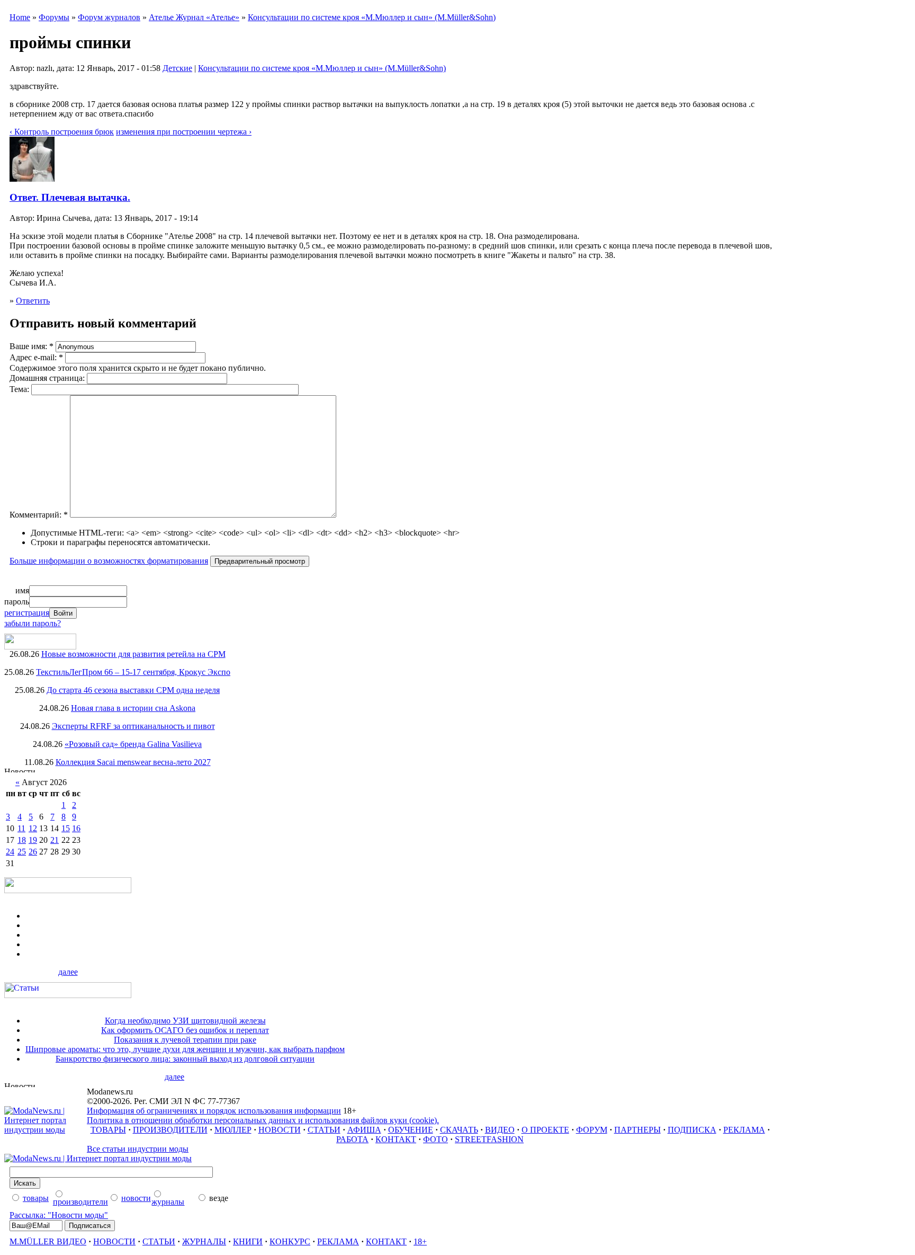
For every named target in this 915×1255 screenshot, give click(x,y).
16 (76, 828)
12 (33, 828)
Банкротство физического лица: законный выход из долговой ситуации (185, 1058)
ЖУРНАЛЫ (204, 1241)
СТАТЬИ (324, 1129)
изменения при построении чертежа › (184, 131)
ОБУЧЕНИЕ (410, 1129)
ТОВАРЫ (108, 1129)
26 (33, 851)
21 (54, 839)
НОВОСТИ (279, 1129)
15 (65, 828)
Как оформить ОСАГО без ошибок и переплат (185, 1030)
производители (80, 1201)
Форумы (54, 17)
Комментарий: (39, 514)
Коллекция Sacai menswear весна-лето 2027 (133, 762)
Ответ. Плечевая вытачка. (70, 197)
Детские (177, 68)
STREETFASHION (489, 1139)
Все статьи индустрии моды (138, 1148)
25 (21, 851)
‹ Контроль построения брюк (62, 131)
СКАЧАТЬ (459, 1129)
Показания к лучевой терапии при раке (185, 1039)
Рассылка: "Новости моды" (59, 1215)
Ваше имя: (31, 346)
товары (36, 1198)
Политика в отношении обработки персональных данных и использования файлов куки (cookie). (263, 1120)
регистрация (26, 612)
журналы (167, 1201)
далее (68, 971)
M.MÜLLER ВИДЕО (48, 1241)
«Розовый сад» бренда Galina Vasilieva (133, 744)
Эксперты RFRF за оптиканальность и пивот (133, 726)
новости (136, 1198)
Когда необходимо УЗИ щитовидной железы (185, 1020)
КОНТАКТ (395, 1139)
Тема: (20, 389)
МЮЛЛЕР (233, 1129)
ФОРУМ (591, 1129)
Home (20, 17)
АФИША (364, 1129)
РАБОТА (352, 1139)
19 (33, 839)
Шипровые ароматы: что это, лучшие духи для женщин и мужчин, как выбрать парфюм (185, 1049)
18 (21, 839)
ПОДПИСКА (692, 1129)
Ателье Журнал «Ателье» (194, 17)
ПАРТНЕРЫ (637, 1129)
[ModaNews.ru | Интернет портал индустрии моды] (45, 1129)
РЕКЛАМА (744, 1129)
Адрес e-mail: (36, 357)
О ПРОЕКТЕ (545, 1129)
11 (21, 828)
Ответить (33, 300)
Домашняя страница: (48, 377)
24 (10, 851)
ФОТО (435, 1139)
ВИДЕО (500, 1129)
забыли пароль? (32, 623)
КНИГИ (248, 1241)
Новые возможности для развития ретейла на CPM (133, 653)
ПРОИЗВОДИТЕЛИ (170, 1129)
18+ (420, 1241)
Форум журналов (109, 17)
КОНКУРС (290, 1241)
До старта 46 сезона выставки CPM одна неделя (133, 690)
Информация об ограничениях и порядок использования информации (214, 1110)
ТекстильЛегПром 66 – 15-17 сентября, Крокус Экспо (133, 672)
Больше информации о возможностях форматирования (109, 560)
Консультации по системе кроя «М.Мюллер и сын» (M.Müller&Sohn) (372, 17)
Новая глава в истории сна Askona (133, 708)
